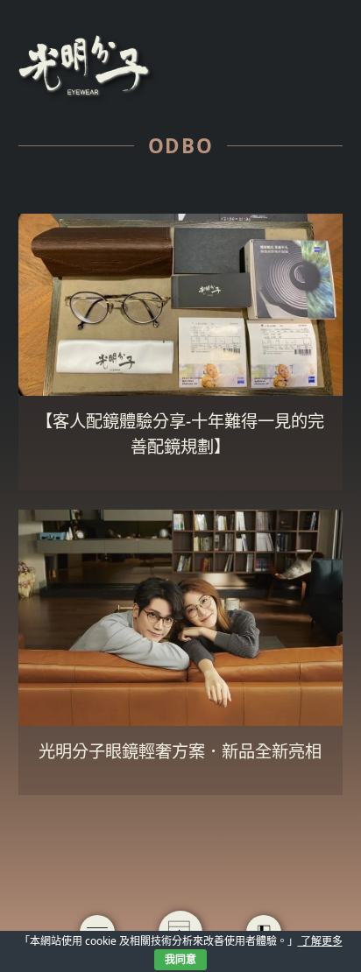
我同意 (180, 959)
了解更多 (320, 940)
